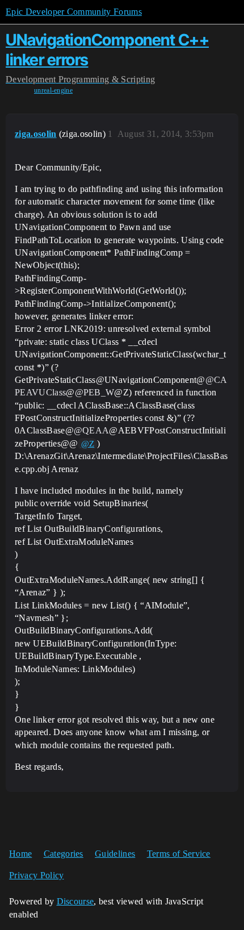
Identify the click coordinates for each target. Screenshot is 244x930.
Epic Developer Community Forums (74, 11)
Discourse (75, 901)
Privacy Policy (36, 875)
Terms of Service (179, 853)
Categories (63, 853)
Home (20, 853)
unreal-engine (53, 90)
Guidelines (115, 853)
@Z (88, 443)
